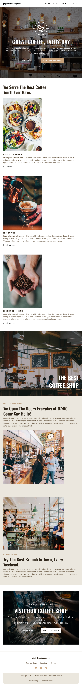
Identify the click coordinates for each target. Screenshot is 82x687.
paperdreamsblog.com (12, 3)
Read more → (9, 166)
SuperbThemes (56, 676)
